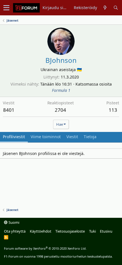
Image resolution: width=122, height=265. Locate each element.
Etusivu (106, 231)
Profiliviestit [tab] (14, 136)
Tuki (92, 231)
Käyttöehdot (40, 231)
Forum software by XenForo (45, 248)
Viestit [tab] (72, 136)
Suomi (13, 222)
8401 (8, 110)
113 (113, 110)
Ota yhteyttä (15, 231)
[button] (6, 7)
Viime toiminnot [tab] (46, 136)
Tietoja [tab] (90, 136)
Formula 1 (61, 90)
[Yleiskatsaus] (105, 7)
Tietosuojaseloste (70, 231)
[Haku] (115, 7)
